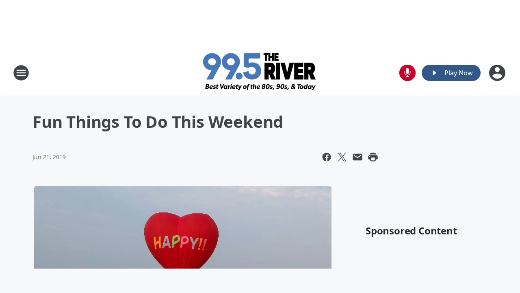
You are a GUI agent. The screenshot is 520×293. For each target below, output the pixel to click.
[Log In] (498, 73)
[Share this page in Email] (357, 157)
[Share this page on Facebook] (326, 157)
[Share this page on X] (342, 157)
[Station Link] (260, 72)
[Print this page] (373, 157)
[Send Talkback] (407, 73)
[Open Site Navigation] (21, 73)
